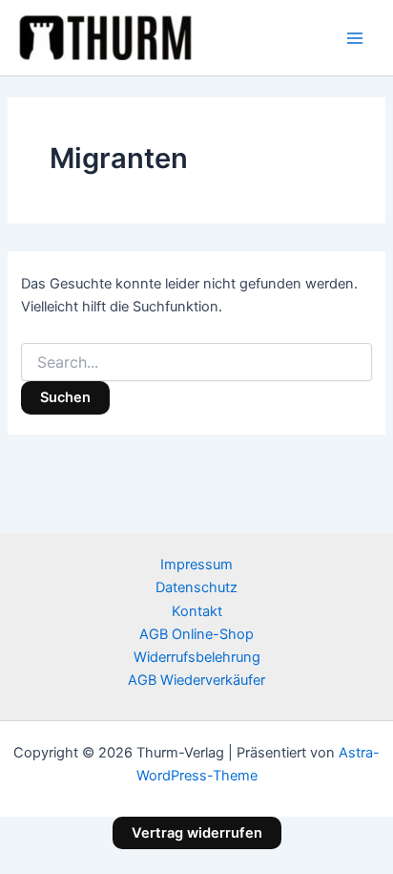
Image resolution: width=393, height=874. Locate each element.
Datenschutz (196, 587)
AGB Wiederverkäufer (196, 680)
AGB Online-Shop (196, 634)
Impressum (196, 564)
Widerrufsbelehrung (197, 657)
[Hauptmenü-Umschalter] (355, 37)
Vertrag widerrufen (197, 833)
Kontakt (197, 611)
